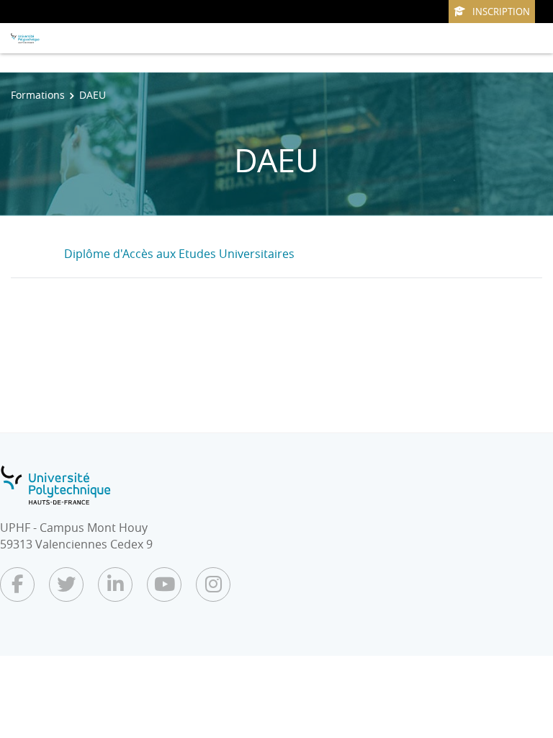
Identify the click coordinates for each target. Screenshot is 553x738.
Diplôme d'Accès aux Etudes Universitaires (179, 254)
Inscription (501, 11)
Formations (38, 95)
